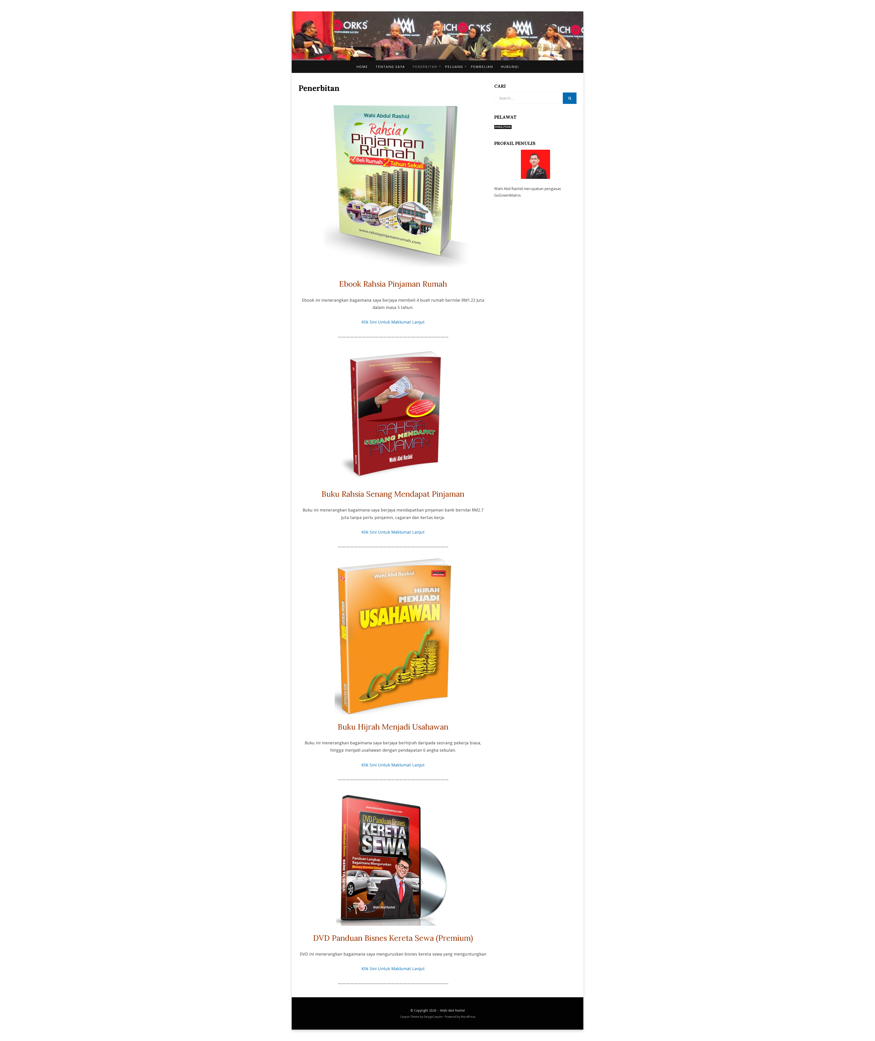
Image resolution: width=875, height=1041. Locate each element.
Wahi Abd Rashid (452, 1010)
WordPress (468, 1017)
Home (362, 66)
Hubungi (510, 66)
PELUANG (454, 66)
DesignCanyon (433, 1017)
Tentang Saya (390, 66)
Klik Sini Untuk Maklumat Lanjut (393, 322)
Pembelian (482, 66)
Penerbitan (425, 66)
